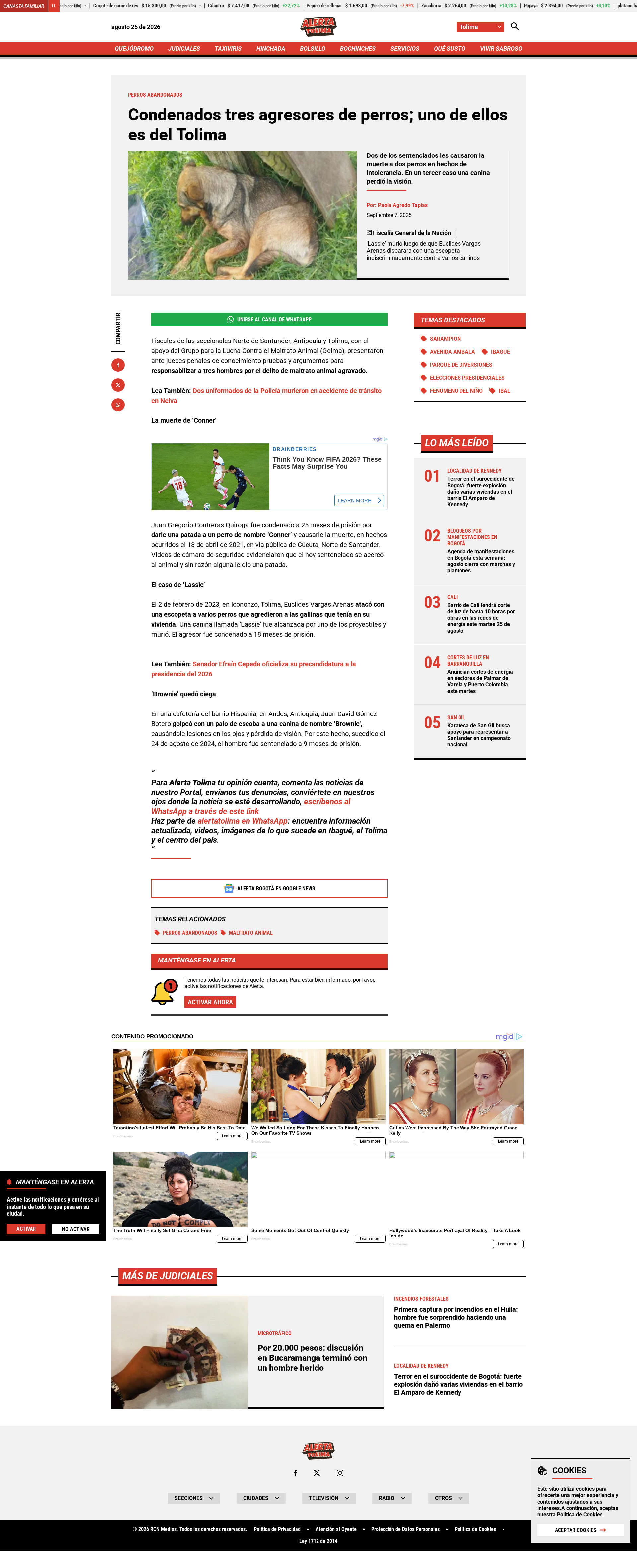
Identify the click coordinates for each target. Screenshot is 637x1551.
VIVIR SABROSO (501, 48)
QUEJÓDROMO (134, 48)
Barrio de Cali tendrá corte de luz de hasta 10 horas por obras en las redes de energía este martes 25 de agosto (481, 618)
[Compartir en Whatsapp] (118, 404)
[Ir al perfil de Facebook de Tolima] (295, 1473)
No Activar (76, 1229)
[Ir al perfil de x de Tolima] (317, 1473)
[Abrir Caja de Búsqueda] (515, 27)
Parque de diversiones (461, 365)
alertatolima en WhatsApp (243, 821)
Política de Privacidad (277, 1529)
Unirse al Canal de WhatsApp (274, 319)
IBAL (504, 391)
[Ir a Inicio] (318, 27)
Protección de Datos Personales (405, 1529)
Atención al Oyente (336, 1529)
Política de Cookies (579, 1514)
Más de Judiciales (167, 1276)
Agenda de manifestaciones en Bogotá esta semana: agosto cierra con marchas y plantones (481, 561)
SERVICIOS (404, 48)
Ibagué (500, 352)
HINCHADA (270, 48)
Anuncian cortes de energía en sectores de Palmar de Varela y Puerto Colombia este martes (480, 681)
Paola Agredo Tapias (403, 205)
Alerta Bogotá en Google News (276, 888)
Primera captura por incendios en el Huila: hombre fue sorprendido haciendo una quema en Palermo (456, 1317)
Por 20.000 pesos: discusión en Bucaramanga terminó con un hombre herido (312, 1358)
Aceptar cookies (575, 1530)
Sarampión (445, 339)
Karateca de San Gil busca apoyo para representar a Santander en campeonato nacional (479, 735)
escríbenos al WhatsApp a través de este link (250, 806)
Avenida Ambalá (452, 352)
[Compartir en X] (118, 385)
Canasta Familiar (23, 6)
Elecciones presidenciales (467, 378)
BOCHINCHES (358, 48)
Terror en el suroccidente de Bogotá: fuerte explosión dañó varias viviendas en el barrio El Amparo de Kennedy (481, 492)
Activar (26, 1228)
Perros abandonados (190, 933)
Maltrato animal (251, 933)
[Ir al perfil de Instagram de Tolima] (340, 1473)
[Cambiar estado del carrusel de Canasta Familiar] (54, 6)
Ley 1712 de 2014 (318, 1541)
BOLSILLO (312, 48)
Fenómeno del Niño (456, 391)
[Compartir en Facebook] (118, 365)
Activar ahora (210, 1002)
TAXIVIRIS (228, 48)
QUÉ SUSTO (449, 48)
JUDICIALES (184, 48)
